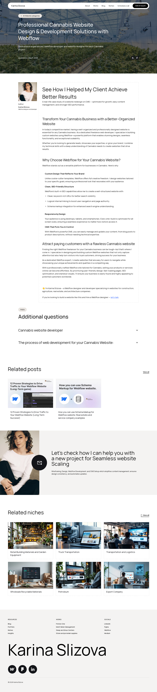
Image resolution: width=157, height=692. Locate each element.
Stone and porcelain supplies (66, 633)
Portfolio (11, 627)
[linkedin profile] (33, 669)
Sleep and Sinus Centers (65, 630)
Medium (107, 633)
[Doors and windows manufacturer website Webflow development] (30, 393)
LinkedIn (107, 624)
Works (95, 6)
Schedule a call (123, 6)
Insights (11, 633)
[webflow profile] (12, 669)
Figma (106, 627)
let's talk (115, 297)
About (87, 6)
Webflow (107, 630)
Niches (111, 6)
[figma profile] (22, 669)
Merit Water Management (65, 627)
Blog (103, 6)
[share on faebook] (137, 58)
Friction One (60, 624)
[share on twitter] (132, 58)
